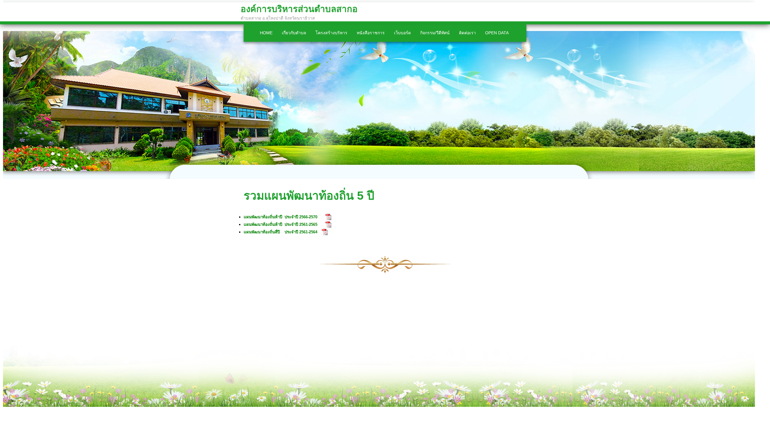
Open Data (497, 32)
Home (266, 32)
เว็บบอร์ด (402, 32)
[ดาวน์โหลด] (328, 217)
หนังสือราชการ (371, 32)
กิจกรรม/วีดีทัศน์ (435, 32)
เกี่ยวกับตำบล (294, 32)
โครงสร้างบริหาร (331, 32)
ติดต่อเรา (467, 32)
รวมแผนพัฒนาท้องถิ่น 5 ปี (309, 195)
